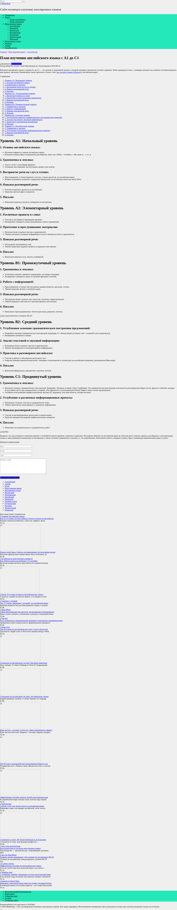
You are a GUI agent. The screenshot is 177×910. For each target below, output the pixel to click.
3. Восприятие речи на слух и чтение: (20, 87)
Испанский (14, 30)
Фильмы (8, 43)
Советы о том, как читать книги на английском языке (22, 806)
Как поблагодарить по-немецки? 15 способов (18, 561)
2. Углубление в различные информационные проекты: (27, 130)
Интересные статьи (13, 41)
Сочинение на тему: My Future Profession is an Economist (23, 840)
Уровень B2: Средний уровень (17, 115)
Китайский (14, 35)
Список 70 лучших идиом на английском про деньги (21, 594)
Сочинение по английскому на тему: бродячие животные (23, 663)
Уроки (7, 17)
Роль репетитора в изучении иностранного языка (20, 848)
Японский (14, 39)
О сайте (8, 898)
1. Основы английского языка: (17, 83)
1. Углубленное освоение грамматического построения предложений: (33, 117)
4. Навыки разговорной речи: (17, 89)
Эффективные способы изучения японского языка (20, 866)
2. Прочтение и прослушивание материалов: (23, 98)
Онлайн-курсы (11, 48)
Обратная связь (11, 896)
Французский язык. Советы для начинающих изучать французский (27, 552)
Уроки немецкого (17, 22)
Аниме (7, 46)
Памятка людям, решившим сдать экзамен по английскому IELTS (27, 857)
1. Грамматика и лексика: (15, 107)
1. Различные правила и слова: (17, 96)
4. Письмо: (9, 102)
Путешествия (10, 504)
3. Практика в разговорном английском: (21, 122)
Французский (15, 37)
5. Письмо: (9, 91)
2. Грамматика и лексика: (15, 85)
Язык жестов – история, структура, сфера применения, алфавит (26, 730)
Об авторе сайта (11, 900)
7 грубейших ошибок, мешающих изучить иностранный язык (25, 874)
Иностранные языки (13, 24)
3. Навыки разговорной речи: (17, 100)
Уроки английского (18, 19)
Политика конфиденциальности (18, 892)
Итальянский (15, 33)
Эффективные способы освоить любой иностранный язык (24, 797)
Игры (7, 486)
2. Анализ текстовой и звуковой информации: (24, 120)
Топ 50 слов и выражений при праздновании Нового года (24, 764)
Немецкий (14, 28)
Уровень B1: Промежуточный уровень (20, 104)
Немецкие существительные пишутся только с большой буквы (25, 883)
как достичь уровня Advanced (68, 72)
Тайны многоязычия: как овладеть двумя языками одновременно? (27, 612)
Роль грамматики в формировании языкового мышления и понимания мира (31, 621)
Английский (15, 26)
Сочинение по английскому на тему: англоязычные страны (24, 696)
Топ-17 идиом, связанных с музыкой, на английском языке (24, 603)
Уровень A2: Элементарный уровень (20, 93)
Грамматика (10, 15)
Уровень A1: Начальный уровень (18, 80)
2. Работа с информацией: (15, 109)
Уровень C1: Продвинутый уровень (19, 126)
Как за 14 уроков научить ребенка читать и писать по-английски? (27, 519)
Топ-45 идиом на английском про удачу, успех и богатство (24, 629)
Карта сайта (10, 894)
